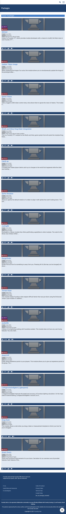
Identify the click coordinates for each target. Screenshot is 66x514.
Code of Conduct (40, 486)
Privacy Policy (39, 488)
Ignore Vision (7, 97)
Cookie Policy (39, 493)
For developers (7, 490)
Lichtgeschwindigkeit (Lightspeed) (15, 388)
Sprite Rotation (7, 194)
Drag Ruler (6, 420)
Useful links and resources (10, 488)
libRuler (5, 32)
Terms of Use (39, 490)
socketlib (5, 323)
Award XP (5, 355)
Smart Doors (6, 452)
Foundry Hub (37, 511)
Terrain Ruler (7, 291)
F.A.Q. (4, 486)
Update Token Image (10, 64)
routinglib (5, 226)
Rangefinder (6, 258)
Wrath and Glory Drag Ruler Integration (16, 129)
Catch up (5, 161)
